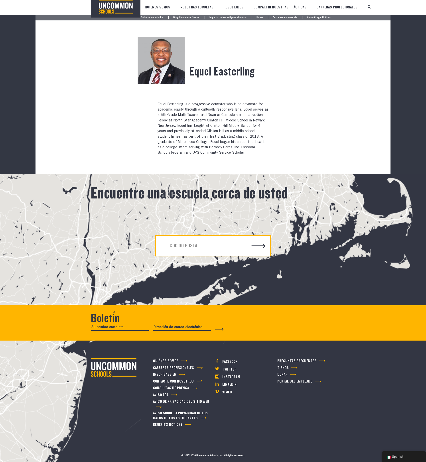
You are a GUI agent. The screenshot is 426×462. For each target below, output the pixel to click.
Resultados (234, 7)
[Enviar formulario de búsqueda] (259, 246)
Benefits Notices (168, 424)
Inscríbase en (164, 374)
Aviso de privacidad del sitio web (181, 401)
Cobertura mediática (152, 17)
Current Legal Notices (319, 17)
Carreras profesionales (337, 7)
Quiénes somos (157, 7)
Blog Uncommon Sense (186, 17)
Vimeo (226, 392)
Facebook (229, 361)
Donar (259, 17)
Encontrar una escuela (285, 17)
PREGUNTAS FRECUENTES (297, 361)
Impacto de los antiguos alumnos (228, 17)
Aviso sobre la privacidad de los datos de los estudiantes (180, 415)
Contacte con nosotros (173, 381)
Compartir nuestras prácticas (280, 7)
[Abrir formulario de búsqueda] (369, 7)
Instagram (230, 377)
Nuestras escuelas (197, 7)
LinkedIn (229, 384)
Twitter (229, 369)
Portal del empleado (294, 381)
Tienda (283, 368)
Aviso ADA (161, 395)
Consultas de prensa (171, 388)
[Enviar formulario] (219, 329)
